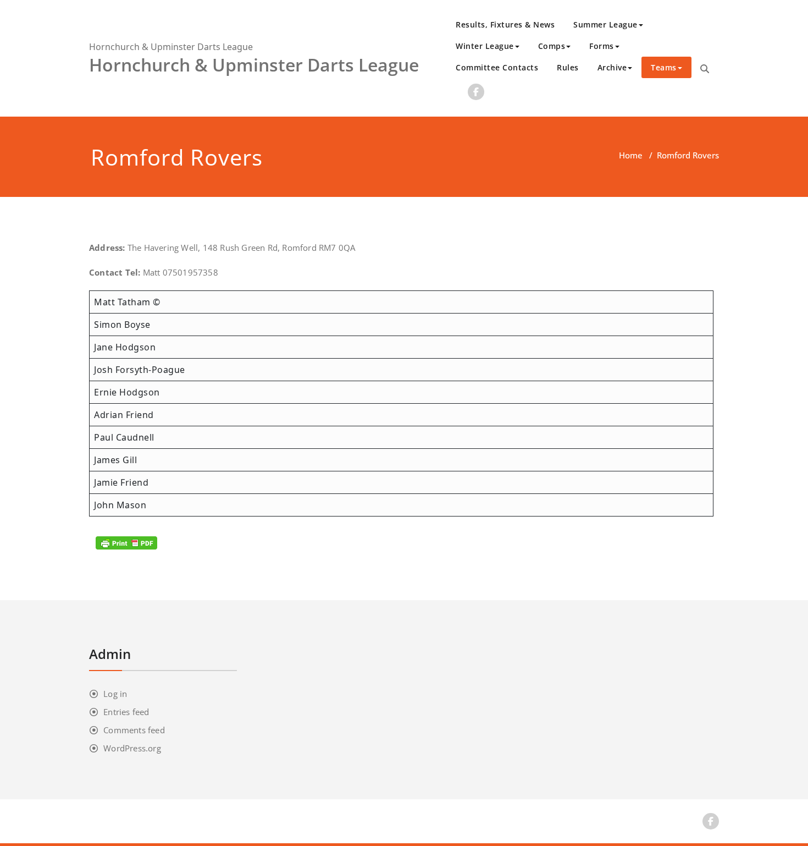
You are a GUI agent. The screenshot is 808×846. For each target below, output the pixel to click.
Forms (601, 46)
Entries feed (126, 711)
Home (631, 155)
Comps (552, 46)
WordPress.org (132, 748)
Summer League (605, 24)
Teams (664, 67)
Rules (568, 67)
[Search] (704, 69)
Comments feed (134, 729)
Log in (115, 693)
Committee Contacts (497, 67)
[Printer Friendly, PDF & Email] (126, 543)
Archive (612, 67)
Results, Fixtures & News (505, 24)
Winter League (485, 46)
